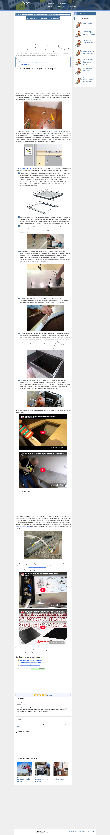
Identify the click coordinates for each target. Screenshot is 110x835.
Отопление (49, 6)
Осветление (90, 2)
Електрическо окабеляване (50, 2)
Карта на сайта (82, 831)
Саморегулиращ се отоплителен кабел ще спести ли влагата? (88, 42)
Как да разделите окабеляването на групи (32, 662)
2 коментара (50, 668)
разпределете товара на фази (37, 567)
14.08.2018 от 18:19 (21, 720)
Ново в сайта (85, 18)
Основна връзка (25, 64)
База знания (73, 6)
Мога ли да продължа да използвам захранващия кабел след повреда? (88, 79)
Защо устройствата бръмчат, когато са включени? (87, 70)
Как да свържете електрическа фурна (31, 660)
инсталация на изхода (26, 168)
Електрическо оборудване (63, 2)
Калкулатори (81, 13)
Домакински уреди (61, 6)
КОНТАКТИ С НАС (73, 831)
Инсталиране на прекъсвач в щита (30, 665)
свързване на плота (23, 526)
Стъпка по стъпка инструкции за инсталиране (34, 62)
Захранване (76, 2)
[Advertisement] (43, 29)
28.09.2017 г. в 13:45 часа (22, 704)
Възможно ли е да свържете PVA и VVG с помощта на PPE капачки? (89, 33)
